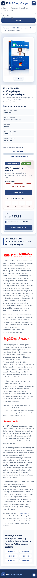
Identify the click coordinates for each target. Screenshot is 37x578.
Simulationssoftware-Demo (18, 156)
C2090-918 (25, 556)
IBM (13, 28)
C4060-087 (25, 560)
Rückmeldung (24, 513)
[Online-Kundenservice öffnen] (34, 575)
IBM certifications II (24, 28)
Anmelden (14, 8)
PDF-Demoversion (18, 152)
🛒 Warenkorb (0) (7, 18)
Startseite (6, 28)
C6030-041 (11, 551)
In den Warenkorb (18, 227)
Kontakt (5, 11)
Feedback (13, 11)
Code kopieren (18, 192)
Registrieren (23, 8)
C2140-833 (11, 556)
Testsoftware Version (14, 222)
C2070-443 (11, 560)
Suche (18, 20)
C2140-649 (25, 551)
